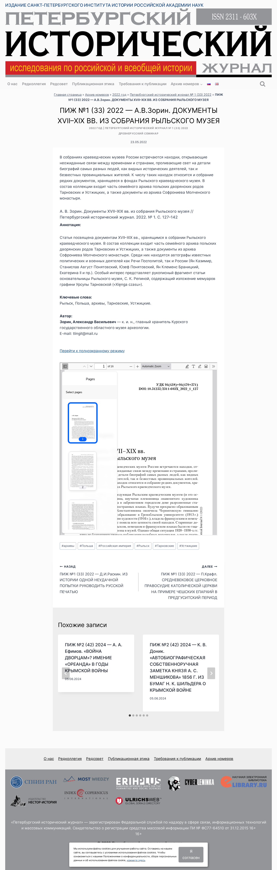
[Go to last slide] (66, 673)
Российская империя (114, 546)
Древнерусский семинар (139, 133)
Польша (86, 546)
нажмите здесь (136, 860)
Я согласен (191, 854)
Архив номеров (97, 94)
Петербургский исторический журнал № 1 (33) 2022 (170, 94)
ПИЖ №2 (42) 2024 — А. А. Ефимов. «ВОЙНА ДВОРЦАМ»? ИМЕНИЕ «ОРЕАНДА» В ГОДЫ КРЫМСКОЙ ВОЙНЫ (93, 657)
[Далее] (211, 673)
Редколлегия (34, 84)
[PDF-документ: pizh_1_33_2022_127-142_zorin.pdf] (138, 448)
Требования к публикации (142, 84)
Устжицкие (188, 546)
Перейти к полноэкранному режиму (92, 351)
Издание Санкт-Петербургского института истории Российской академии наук (104, 5)
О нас (12, 84)
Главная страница (68, 94)
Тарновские (164, 546)
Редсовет (59, 84)
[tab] (130, 715)
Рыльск (143, 546)
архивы (68, 546)
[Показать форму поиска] (262, 84)
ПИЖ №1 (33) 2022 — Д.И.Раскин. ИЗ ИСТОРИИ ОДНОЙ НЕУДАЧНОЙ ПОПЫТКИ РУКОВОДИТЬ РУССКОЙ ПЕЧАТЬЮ (94, 579)
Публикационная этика (93, 84)
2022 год (119, 94)
